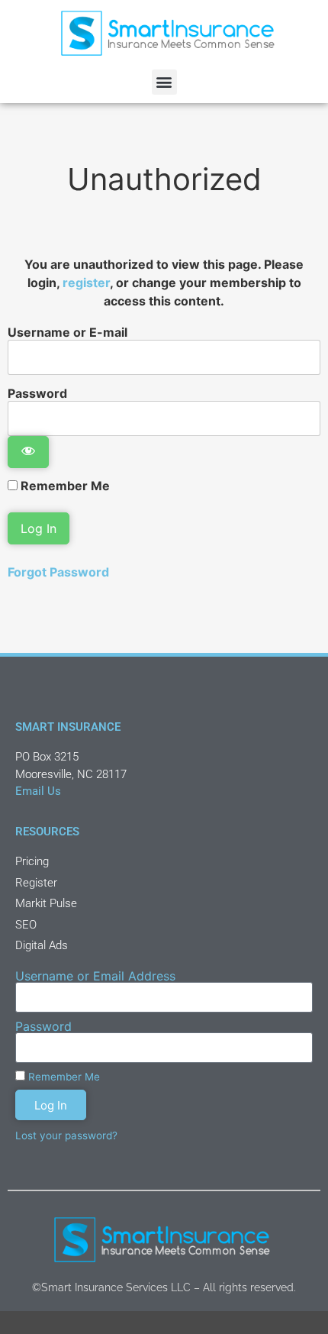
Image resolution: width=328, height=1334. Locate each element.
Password (37, 392)
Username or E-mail (67, 331)
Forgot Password (58, 572)
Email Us (38, 791)
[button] (164, 82)
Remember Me (64, 486)
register (86, 282)
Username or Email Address (95, 976)
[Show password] (28, 452)
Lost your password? (66, 1135)
